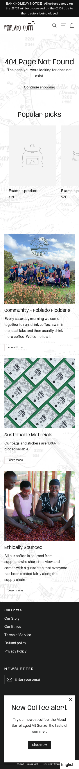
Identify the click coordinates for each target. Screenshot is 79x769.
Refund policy (15, 643)
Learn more (15, 460)
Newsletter (19, 669)
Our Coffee (13, 610)
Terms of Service (17, 635)
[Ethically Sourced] (39, 506)
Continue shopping (39, 87)
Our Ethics (12, 626)
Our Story (12, 618)
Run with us (15, 347)
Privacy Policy (15, 651)
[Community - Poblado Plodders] (39, 269)
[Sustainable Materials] (39, 393)
